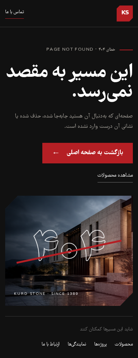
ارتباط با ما (51, 344)
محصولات (124, 344)
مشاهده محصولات (115, 175)
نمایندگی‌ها (77, 344)
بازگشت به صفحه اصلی (87, 152)
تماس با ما (14, 12)
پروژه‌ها (100, 344)
